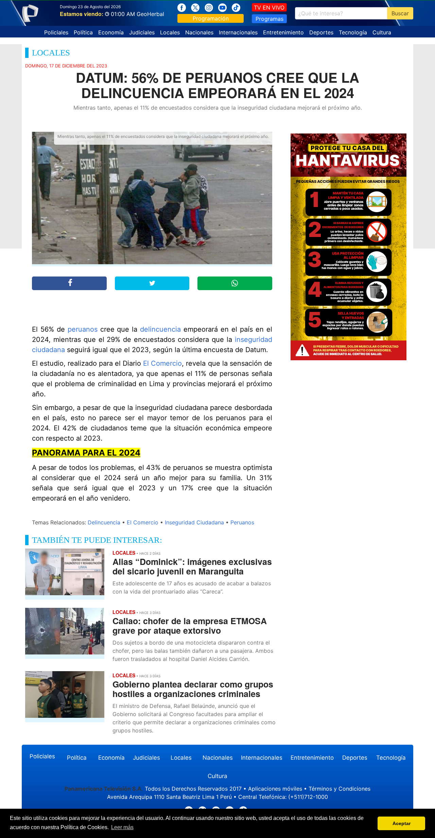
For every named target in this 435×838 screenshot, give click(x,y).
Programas (269, 18)
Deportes (321, 32)
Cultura (381, 32)
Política (83, 32)
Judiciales (142, 32)
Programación (211, 18)
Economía (111, 32)
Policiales (56, 32)
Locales (170, 32)
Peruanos (242, 522)
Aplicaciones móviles (275, 788)
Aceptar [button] (402, 823)
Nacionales (199, 32)
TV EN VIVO (269, 7)
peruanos (83, 329)
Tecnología (353, 32)
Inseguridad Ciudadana (194, 522)
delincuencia (160, 329)
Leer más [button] (122, 827)
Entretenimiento (283, 32)
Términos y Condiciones (339, 788)
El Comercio (162, 363)
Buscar (400, 13)
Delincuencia (104, 522)
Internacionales (238, 32)
